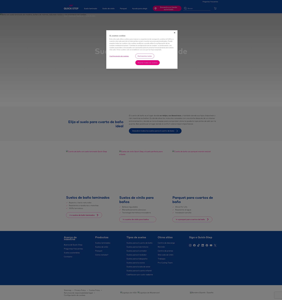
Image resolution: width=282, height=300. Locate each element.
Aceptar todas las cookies (147, 63)
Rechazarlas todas (145, 56)
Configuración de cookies (119, 56)
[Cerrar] (174, 32)
